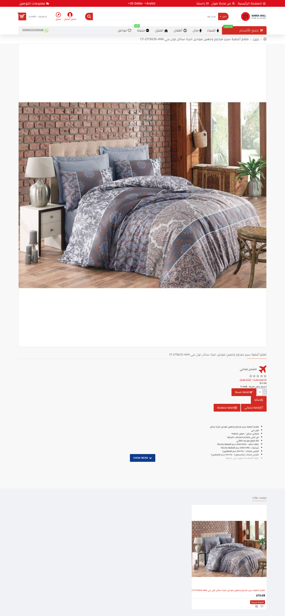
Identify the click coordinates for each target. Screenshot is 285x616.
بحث (256, 39)
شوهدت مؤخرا (259, 498)
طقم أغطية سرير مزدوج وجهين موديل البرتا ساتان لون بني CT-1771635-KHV (228, 590)
